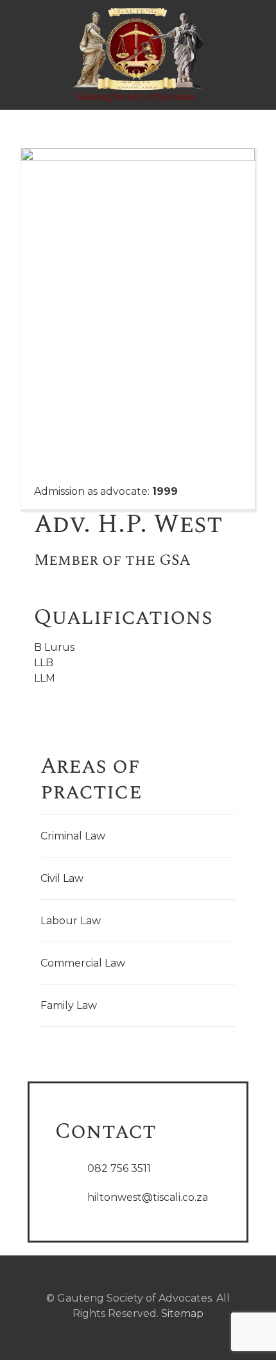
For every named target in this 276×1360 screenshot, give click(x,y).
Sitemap (182, 1313)
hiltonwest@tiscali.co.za (147, 1197)
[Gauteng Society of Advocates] (138, 54)
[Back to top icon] (138, 1283)
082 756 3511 (119, 1168)
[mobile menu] (259, 26)
